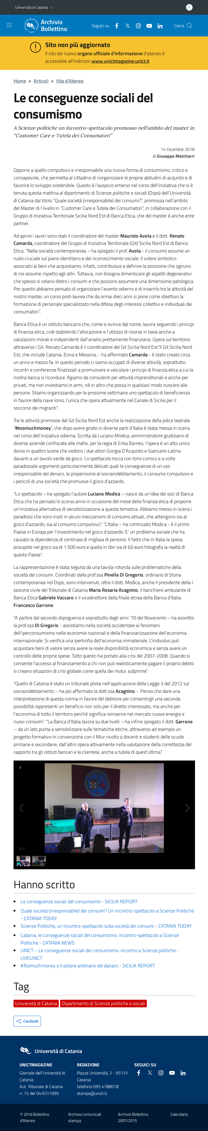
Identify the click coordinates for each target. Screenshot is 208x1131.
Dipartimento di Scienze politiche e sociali (103, 1003)
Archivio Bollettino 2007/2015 (133, 1117)
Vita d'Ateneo (70, 81)
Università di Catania (31, 7)
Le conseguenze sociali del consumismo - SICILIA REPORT (79, 901)
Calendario (179, 1114)
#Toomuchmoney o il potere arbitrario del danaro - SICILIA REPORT (88, 965)
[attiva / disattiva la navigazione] (9, 25)
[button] (51, 7)
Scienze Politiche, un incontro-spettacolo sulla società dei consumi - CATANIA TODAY (106, 926)
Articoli (41, 81)
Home (20, 81)
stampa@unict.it (92, 1093)
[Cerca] (189, 25)
